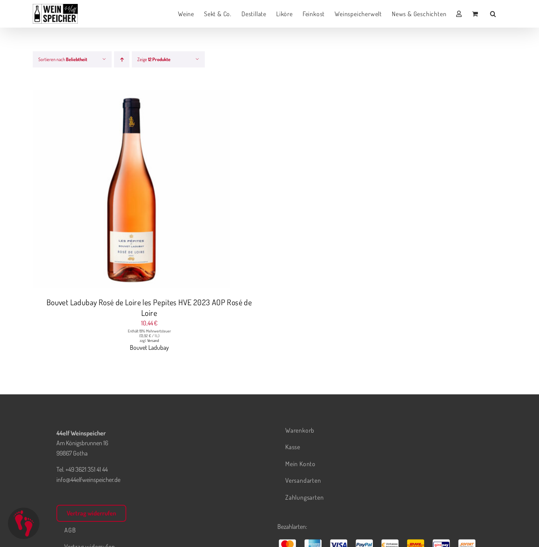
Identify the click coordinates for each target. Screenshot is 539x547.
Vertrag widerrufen (91, 513)
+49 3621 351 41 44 (87, 469)
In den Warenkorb (115, 190)
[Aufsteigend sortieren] (121, 59)
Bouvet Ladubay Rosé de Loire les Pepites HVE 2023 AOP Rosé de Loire (149, 307)
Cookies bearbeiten (23, 523)
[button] (493, 14)
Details (161, 190)
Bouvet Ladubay (149, 347)
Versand (153, 340)
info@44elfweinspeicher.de (88, 480)
